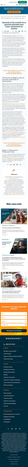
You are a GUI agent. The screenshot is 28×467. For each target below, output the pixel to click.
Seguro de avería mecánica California (13, 356)
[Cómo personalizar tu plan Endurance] (14, 216)
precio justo (5, 158)
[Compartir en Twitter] (19, 31)
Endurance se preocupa (9, 400)
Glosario (6, 374)
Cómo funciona (7, 353)
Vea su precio (22, 2)
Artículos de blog (8, 366)
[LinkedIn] (12, 428)
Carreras (6, 406)
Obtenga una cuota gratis (14, 330)
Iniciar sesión (14, 2)
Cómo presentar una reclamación (12, 382)
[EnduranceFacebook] (8, 428)
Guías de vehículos (8, 385)
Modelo (3, 321)
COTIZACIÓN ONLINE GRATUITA (14, 73)
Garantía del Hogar (8, 358)
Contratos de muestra (9, 377)
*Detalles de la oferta (14, 463)
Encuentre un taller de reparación (12, 379)
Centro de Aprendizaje (9, 16)
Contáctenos (7, 421)
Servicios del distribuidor (10, 403)
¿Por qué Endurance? (9, 395)
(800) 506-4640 (15, 12)
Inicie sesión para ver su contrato (12, 414)
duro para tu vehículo (11, 100)
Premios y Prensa (8, 398)
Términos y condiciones (14, 461)
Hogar (2, 16)
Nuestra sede (12, 85)
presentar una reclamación (14, 60)
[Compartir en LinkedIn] (16, 31)
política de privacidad (13, 454)
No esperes (4, 154)
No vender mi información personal (14, 459)
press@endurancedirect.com (17, 194)
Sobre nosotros (7, 393)
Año (3, 313)
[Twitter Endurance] (15, 428)
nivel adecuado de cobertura (15, 157)
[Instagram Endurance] (19, 428)
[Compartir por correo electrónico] (22, 31)
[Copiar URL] (25, 31)
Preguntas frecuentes (9, 369)
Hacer (3, 317)
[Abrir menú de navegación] (1, 4)
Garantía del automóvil (9, 372)
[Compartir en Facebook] (13, 31)
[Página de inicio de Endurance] (9, 4)
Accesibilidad (7, 419)
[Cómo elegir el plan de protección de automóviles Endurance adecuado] (14, 279)
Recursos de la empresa (8, 225)
